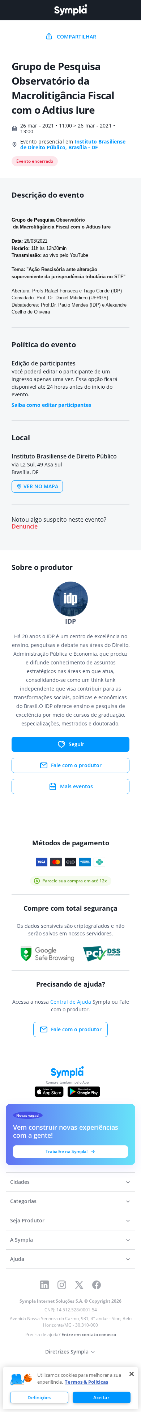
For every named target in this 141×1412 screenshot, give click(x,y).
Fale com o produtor (76, 765)
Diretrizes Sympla (67, 1351)
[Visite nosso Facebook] (96, 1284)
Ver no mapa (41, 486)
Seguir (76, 744)
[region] (70, 1388)
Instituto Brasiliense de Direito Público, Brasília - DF (72, 144)
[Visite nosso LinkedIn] (44, 1284)
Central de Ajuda (70, 1001)
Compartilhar (76, 36)
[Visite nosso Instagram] (61, 1284)
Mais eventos (76, 786)
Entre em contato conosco (88, 1334)
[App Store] (49, 1092)
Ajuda (17, 1258)
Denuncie (25, 526)
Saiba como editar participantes (51, 404)
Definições (39, 1397)
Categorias (23, 1201)
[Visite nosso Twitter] (79, 1284)
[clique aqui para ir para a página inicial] (70, 10)
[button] (21, 1379)
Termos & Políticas (86, 1382)
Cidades (20, 1181)
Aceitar (101, 1397)
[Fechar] (132, 1374)
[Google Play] (84, 1092)
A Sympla (21, 1239)
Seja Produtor (27, 1220)
